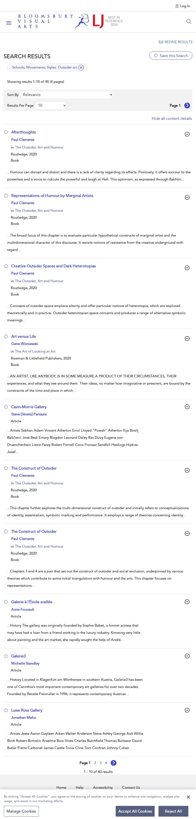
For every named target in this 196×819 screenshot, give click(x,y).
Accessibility (103, 787)
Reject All (173, 811)
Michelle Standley (25, 663)
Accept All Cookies (135, 811)
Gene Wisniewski (24, 344)
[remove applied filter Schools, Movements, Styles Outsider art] (81, 67)
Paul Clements (22, 139)
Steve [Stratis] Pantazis (29, 414)
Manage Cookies (21, 811)
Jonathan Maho (23, 717)
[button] (6, 132)
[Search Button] (190, 21)
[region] (98, 804)
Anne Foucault (22, 609)
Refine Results (178, 42)
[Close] (188, 797)
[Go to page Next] (113, 763)
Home (61, 787)
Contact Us (131, 787)
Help (79, 787)
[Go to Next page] (187, 105)
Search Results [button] (27, 56)
